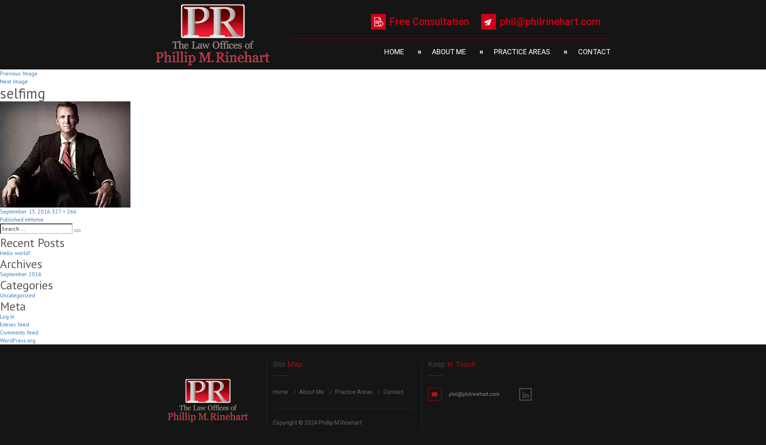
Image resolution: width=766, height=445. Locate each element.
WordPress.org (18, 340)
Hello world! (15, 253)
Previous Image (19, 73)
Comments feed (19, 332)
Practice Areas (522, 51)
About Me (449, 51)
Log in (7, 316)
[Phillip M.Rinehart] (213, 34)
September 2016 (20, 274)
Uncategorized (17, 295)
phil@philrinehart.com (549, 22)
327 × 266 (64, 211)
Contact (594, 51)
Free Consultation (429, 22)
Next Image (14, 81)
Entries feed (14, 324)
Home (394, 51)
